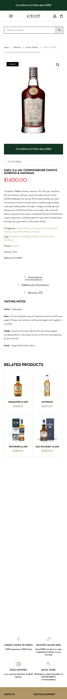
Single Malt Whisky (21, 232)
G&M (19, 228)
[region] (33, 5)
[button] (58, 65)
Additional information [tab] (35, 285)
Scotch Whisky (32, 47)
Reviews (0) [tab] (34, 293)
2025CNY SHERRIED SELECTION (27, 237)
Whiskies (17, 47)
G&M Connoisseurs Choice (36, 228)
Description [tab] (34, 277)
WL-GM (50, 237)
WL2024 (8, 240)
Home (6, 47)
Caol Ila (15, 246)
